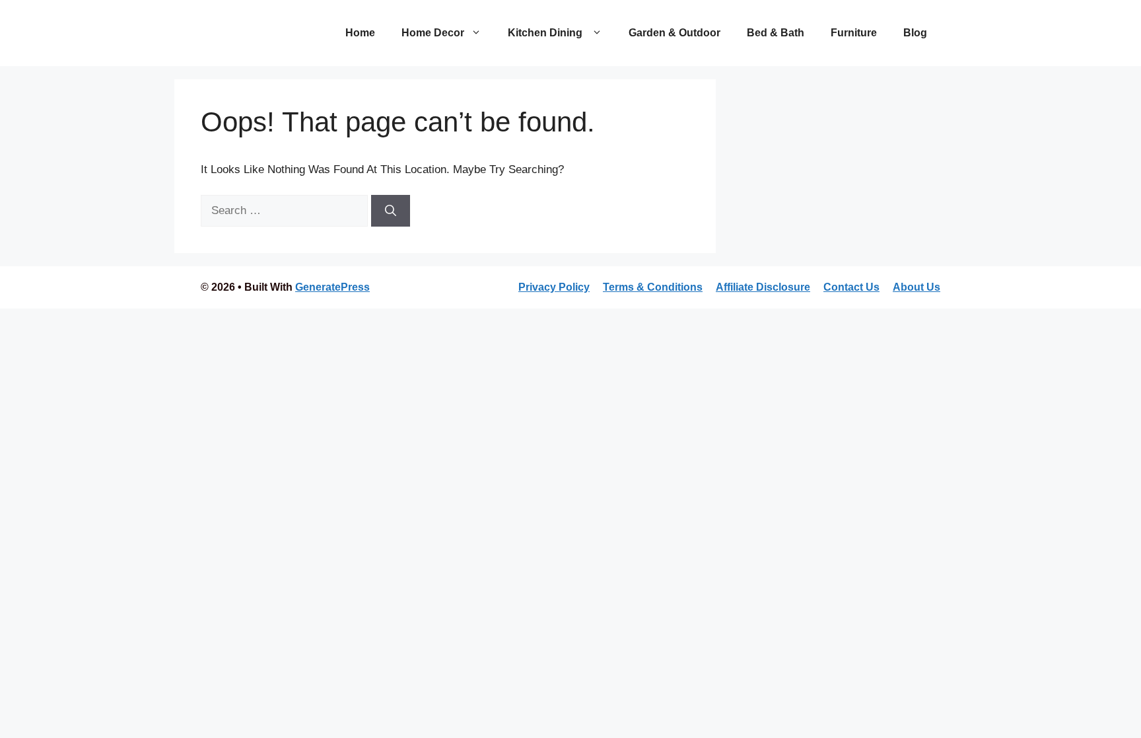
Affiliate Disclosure (763, 287)
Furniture (854, 32)
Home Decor (432, 32)
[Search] (390, 211)
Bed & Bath (775, 32)
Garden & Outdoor (674, 32)
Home (360, 32)
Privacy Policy (554, 287)
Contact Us (851, 287)
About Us (916, 287)
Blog (915, 32)
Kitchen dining (546, 32)
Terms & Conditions (653, 287)
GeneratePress (332, 287)
